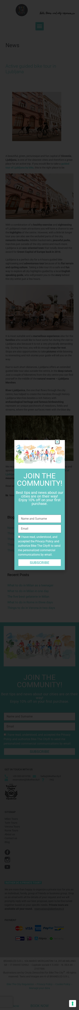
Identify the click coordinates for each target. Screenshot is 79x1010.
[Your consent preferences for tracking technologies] (72, 1003)
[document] (39, 505)
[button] (57, 442)
